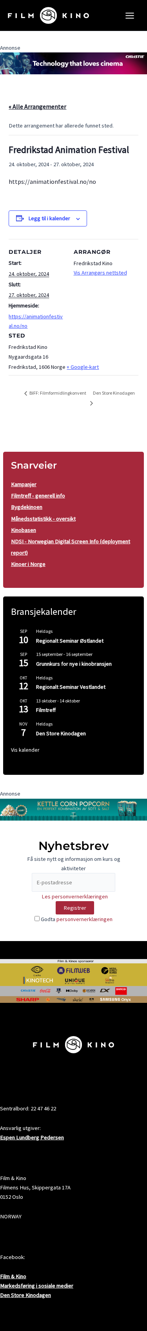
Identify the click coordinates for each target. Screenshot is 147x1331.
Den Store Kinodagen (61, 733)
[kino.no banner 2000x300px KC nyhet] (73, 808)
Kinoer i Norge (28, 564)
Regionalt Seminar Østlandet (69, 640)
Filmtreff (46, 709)
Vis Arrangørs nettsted (100, 272)
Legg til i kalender (49, 218)
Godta (76, 919)
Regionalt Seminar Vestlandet (70, 686)
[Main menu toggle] (129, 15)
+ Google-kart (83, 366)
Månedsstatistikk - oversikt (43, 518)
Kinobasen (23, 529)
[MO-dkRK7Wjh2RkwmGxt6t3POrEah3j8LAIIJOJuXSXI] (73, 62)
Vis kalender (25, 749)
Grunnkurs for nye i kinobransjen (74, 663)
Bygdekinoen (26, 506)
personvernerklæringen (84, 919)
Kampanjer (23, 484)
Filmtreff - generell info (38, 495)
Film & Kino (13, 1276)
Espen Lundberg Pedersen (32, 1137)
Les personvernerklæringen (75, 896)
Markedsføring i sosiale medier (36, 1285)
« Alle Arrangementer (37, 106)
